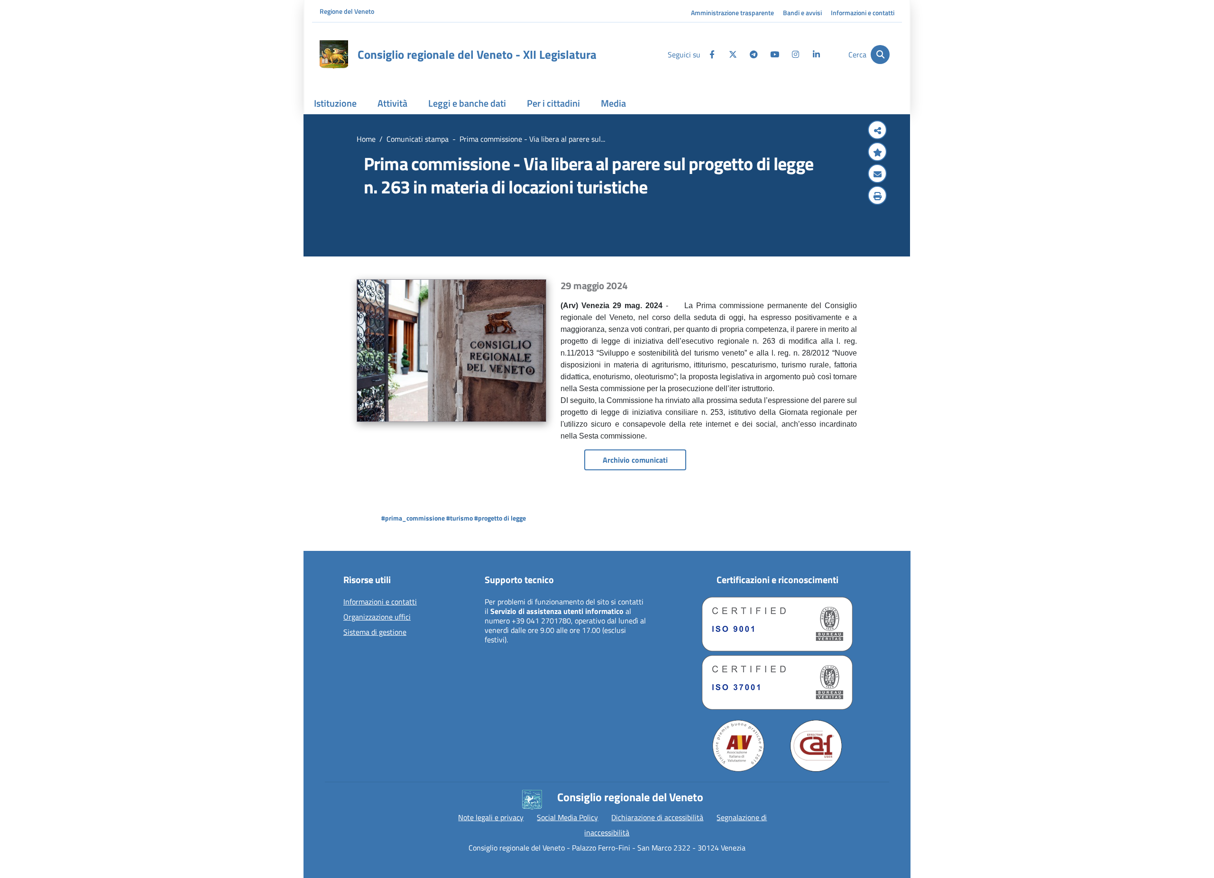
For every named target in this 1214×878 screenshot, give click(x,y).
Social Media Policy (567, 817)
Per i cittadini (553, 103)
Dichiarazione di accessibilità (657, 817)
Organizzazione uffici (377, 617)
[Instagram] (795, 54)
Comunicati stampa (417, 139)
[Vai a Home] (334, 54)
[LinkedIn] (816, 54)
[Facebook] (711, 54)
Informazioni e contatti (862, 13)
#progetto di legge (500, 518)
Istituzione (335, 103)
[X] (732, 54)
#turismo (459, 518)
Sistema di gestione (374, 632)
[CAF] (816, 745)
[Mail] (877, 174)
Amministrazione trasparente (732, 13)
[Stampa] (877, 196)
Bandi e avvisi (802, 13)
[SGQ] (777, 624)
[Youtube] (774, 54)
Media (613, 103)
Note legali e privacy (491, 817)
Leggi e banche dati (467, 103)
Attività (392, 103)
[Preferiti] (877, 152)
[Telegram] (753, 54)
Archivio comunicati (635, 460)
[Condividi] (877, 131)
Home (366, 139)
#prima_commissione (413, 518)
